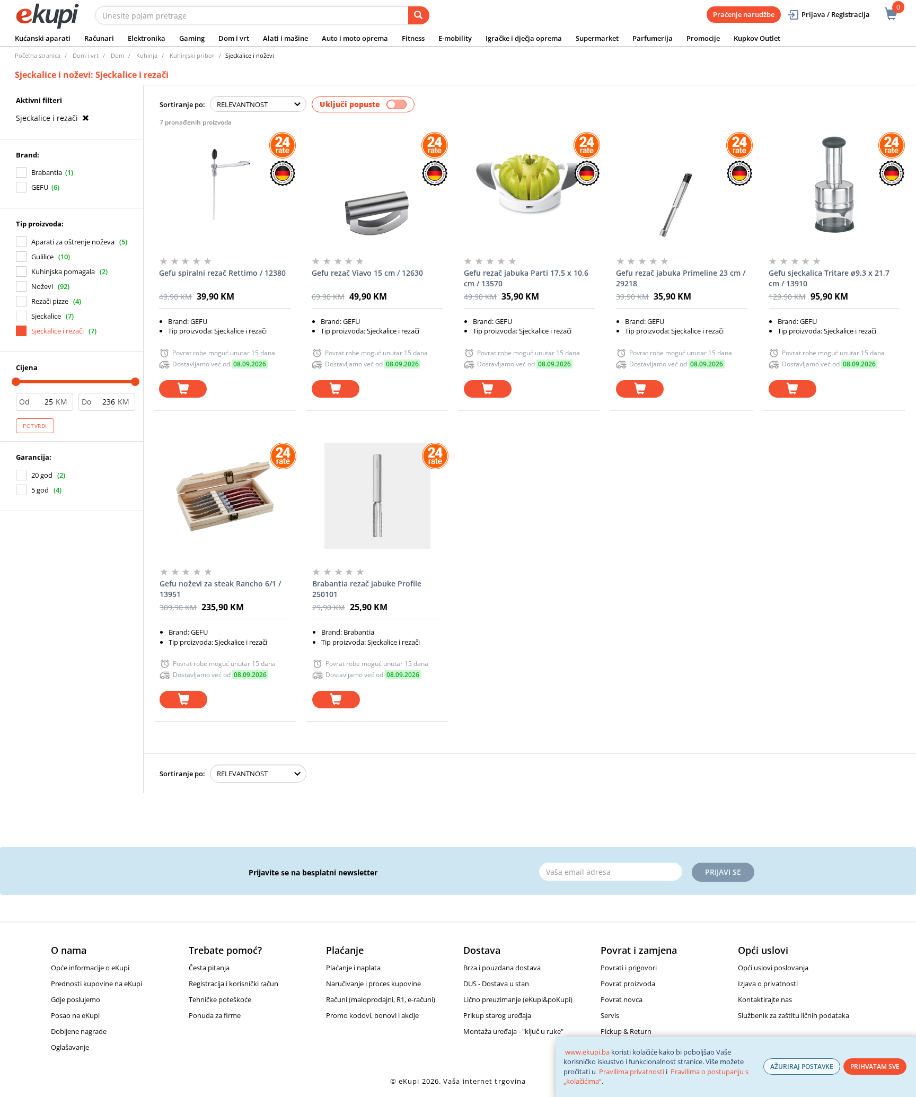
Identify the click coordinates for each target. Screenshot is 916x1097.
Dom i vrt (233, 38)
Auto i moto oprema (355, 38)
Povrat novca (621, 999)
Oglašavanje (70, 1047)
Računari (99, 38)
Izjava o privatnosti (768, 983)
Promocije (703, 38)
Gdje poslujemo (75, 999)
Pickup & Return (626, 1031)
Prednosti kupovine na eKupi (96, 983)
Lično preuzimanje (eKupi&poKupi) (517, 999)
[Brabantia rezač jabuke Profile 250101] (377, 496)
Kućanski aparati (43, 38)
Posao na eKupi (75, 1015)
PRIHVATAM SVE (875, 1066)
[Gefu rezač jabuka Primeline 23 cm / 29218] (681, 185)
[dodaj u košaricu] (183, 389)
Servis (610, 1015)
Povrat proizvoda (628, 983)
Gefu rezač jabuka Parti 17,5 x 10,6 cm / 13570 (526, 278)
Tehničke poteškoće (220, 999)
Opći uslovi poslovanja (773, 967)
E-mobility (455, 38)
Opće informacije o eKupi (90, 967)
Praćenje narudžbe (743, 14)
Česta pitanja (209, 967)
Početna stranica (37, 55)
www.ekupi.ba (587, 1052)
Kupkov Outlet (757, 38)
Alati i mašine (285, 38)
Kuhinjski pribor (192, 55)
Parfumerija (652, 38)
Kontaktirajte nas (765, 999)
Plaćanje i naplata (353, 967)
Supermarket (597, 38)
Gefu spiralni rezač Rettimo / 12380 (222, 273)
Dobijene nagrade (79, 1031)
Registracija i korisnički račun (233, 983)
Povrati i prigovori (629, 967)
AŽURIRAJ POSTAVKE (801, 1066)
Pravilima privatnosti (631, 1071)
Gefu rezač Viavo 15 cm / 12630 (367, 273)
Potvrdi (35, 425)
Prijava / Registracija (836, 14)
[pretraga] (418, 15)
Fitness (413, 38)
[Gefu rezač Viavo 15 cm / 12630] (377, 185)
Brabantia (46, 172)
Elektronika (146, 38)
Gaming (192, 38)
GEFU (39, 187)
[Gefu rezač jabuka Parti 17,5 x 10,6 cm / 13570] (529, 185)
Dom (117, 55)
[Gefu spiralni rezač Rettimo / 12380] (224, 185)
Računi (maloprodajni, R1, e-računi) (380, 999)
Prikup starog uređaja (497, 1015)
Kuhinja (146, 55)
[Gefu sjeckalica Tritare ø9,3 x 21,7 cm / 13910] (834, 185)
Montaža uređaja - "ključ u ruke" (513, 1031)
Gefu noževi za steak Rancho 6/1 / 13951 (220, 588)
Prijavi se (723, 872)
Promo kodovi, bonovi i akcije (372, 1015)
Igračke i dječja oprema (524, 38)
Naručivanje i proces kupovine (373, 983)
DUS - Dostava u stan (496, 983)
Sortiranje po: (182, 104)
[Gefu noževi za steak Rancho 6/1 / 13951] (225, 496)
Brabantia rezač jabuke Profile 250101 (366, 588)
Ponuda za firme (215, 1015)
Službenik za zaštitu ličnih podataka (793, 1015)
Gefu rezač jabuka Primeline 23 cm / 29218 (680, 278)
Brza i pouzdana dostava (502, 967)
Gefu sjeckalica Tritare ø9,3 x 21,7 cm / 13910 (829, 278)
